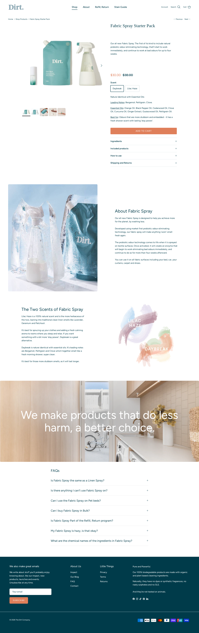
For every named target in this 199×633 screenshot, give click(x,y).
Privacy (103, 572)
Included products (119, 148)
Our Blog (74, 577)
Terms (103, 577)
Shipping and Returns (121, 163)
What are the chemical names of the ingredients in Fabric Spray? (91, 540)
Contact (74, 586)
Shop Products (21, 19)
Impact (73, 572)
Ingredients (116, 141)
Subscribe (19, 600)
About (86, 7)
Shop (74, 7)
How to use (116, 155)
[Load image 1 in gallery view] (63, 64)
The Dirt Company (23, 620)
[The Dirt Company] (16, 7)
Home (10, 19)
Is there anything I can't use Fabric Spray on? (79, 490)
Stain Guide (120, 7)
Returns (103, 581)
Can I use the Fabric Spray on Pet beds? (76, 500)
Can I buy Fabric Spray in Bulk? (70, 510)
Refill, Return (102, 7)
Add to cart (144, 131)
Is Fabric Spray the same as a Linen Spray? (77, 480)
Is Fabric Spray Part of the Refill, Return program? (82, 520)
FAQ (72, 581)
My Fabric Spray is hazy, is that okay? (74, 530)
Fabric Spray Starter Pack (40, 19)
